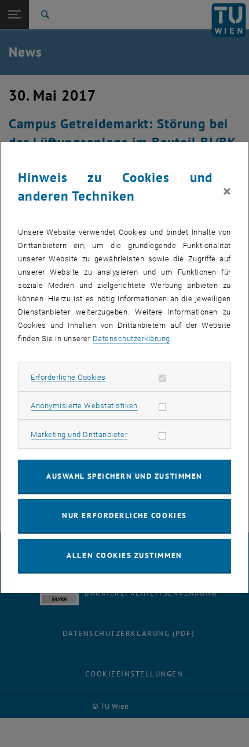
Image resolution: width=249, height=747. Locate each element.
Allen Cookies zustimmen (124, 555)
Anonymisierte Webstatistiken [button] (84, 405)
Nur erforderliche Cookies (124, 515)
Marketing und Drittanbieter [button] (79, 434)
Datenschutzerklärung (131, 338)
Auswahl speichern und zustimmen (124, 476)
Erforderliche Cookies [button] (68, 377)
